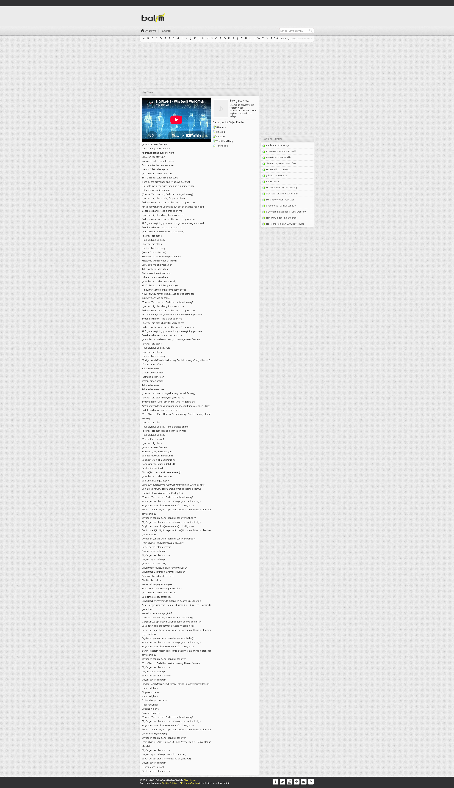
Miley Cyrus (281, 175)
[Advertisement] (249, 16)
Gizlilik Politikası (170, 783)
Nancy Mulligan (274, 217)
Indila (288, 157)
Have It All (271, 169)
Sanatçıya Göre (288, 38)
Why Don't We (241, 101)
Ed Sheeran (290, 217)
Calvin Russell (288, 151)
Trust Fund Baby (224, 141)
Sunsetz (270, 193)
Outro (269, 181)
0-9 (276, 38)
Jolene (269, 175)
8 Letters (221, 127)
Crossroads (272, 151)
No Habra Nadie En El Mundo (281, 223)
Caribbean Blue (274, 145)
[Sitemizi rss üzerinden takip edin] (311, 782)
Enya (286, 145)
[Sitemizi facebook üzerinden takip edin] (275, 782)
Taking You (222, 145)
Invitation (221, 136)
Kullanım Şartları (190, 783)
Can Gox (289, 199)
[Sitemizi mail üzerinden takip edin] (304, 782)
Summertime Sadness (278, 211)
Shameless (272, 205)
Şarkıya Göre (305, 38)
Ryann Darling (289, 187)
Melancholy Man (275, 199)
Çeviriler (166, 30)
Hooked (220, 131)
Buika (301, 223)
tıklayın (233, 116)
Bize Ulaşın (190, 780)
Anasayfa (150, 30)
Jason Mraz (284, 169)
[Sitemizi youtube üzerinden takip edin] (290, 782)
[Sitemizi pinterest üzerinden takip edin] (297, 782)
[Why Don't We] (221, 108)
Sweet (269, 163)
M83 (276, 181)
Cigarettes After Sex (285, 163)
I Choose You (273, 187)
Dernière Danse (275, 157)
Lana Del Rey (299, 211)
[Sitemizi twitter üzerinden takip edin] (282, 782)
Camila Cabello (288, 205)
